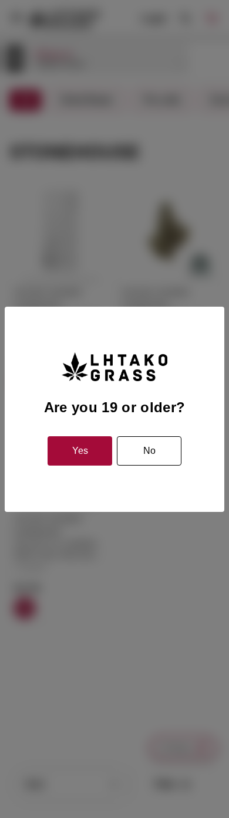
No (149, 451)
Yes (80, 451)
